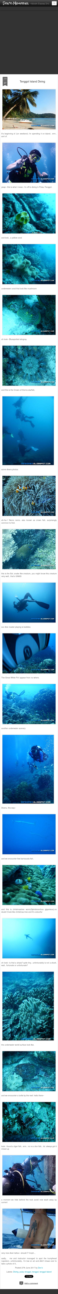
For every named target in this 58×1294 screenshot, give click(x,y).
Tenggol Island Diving (32, 81)
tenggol (35, 1271)
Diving (15, 1271)
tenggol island (46, 1271)
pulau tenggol (25, 1271)
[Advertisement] (29, 42)
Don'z (40, 1267)
